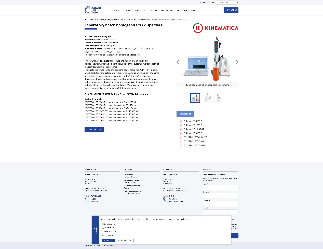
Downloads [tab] (185, 113)
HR (213, 2)
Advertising (108, 231)
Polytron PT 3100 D (193, 121)
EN (204, 2)
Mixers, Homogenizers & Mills (111, 19)
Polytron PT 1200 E (193, 125)
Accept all (108, 240)
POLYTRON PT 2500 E (194, 141)
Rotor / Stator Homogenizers (138, 19)
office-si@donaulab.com (98, 190)
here (188, 219)
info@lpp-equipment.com (177, 190)
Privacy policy (109, 245)
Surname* (206, 192)
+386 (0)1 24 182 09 (97, 188)
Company (206, 200)
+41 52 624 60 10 (175, 188)
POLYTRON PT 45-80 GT (195, 137)
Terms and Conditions (92, 245)
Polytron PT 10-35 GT (194, 129)
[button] (178, 62)
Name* (205, 184)
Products (92, 19)
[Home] (93, 10)
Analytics (107, 228)
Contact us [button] (231, 10)
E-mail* (205, 208)
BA (209, 2)
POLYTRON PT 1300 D (194, 145)
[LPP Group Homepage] (93, 197)
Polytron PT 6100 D (193, 133)
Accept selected (124, 240)
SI (200, 2)
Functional (108, 224)
